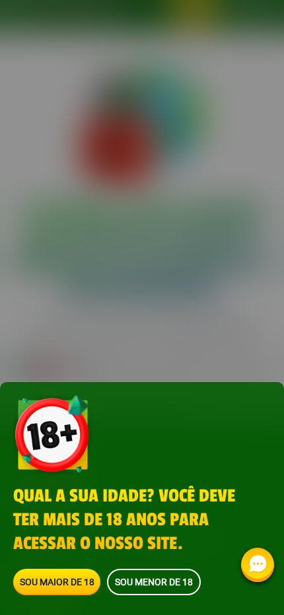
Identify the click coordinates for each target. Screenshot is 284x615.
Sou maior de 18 (57, 581)
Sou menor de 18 (154, 581)
